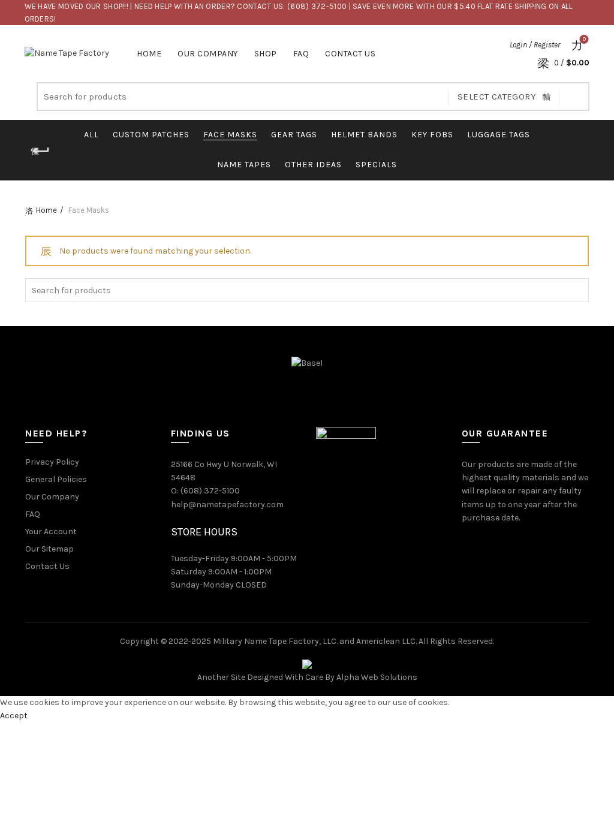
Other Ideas (313, 164)
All (91, 135)
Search (574, 96)
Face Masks (230, 135)
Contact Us (350, 54)
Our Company (207, 54)
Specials (376, 164)
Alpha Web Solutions (376, 677)
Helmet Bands (364, 135)
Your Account (51, 531)
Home (149, 54)
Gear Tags (294, 135)
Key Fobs (432, 135)
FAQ (301, 54)
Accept (14, 715)
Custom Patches (151, 135)
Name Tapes (244, 164)
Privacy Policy (52, 462)
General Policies (56, 479)
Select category (497, 96)
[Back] (40, 151)
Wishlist (584, 39)
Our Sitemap (49, 549)
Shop (265, 54)
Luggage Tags (498, 135)
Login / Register (535, 44)
